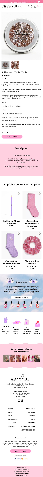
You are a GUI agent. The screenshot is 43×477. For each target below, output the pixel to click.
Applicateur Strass (11, 221)
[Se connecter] (32, 6)
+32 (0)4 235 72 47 (20, 386)
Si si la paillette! (7, 75)
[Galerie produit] (22, 36)
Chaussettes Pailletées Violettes (11, 262)
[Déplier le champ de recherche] (28, 6)
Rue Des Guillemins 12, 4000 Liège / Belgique (20, 384)
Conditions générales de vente (21, 471)
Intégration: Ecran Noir (21, 475)
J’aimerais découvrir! (21, 297)
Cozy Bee (23, 467)
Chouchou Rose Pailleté (32, 262)
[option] (15, 65)
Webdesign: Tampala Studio (21, 473)
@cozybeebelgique (21, 351)
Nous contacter (20, 451)
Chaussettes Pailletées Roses (32, 222)
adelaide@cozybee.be (20, 387)
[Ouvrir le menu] (40, 6)
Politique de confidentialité (21, 469)
